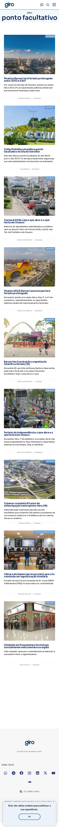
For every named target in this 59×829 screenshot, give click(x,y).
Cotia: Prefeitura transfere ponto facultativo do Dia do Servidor (23, 150)
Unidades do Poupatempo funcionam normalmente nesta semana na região (26, 646)
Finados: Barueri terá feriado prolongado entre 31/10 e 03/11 (28, 79)
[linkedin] (38, 773)
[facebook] (22, 773)
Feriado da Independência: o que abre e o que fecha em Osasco (28, 433)
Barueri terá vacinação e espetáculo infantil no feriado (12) (25, 363)
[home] (9, 4)
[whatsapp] (42, 4)
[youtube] (53, 773)
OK (29, 817)
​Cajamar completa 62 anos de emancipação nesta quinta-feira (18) (25, 504)
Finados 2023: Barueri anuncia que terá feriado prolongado (27, 292)
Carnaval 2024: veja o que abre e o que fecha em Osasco (27, 221)
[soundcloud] (29, 782)
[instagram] (29, 773)
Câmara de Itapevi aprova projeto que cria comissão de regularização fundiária (29, 575)
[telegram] (14, 773)
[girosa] (45, 773)
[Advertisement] (29, 694)
